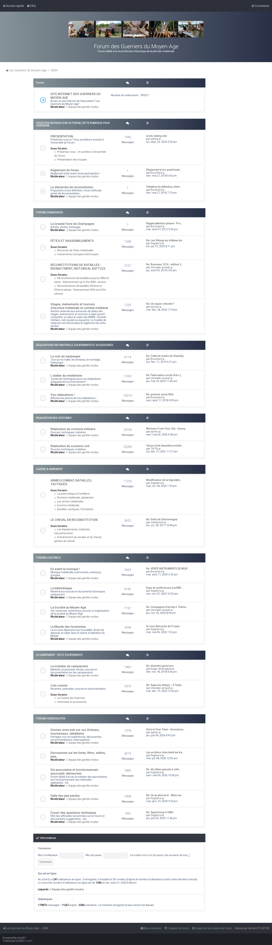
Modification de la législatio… (164, 480)
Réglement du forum (65, 170)
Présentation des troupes (72, 159)
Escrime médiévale (68, 505)
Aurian (150, 905)
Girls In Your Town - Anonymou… (165, 729)
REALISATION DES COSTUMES (54, 417)
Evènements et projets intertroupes (78, 254)
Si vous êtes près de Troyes (163, 626)
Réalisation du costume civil (70, 446)
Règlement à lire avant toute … (164, 169)
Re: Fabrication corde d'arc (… (164, 375)
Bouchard (156, 172)
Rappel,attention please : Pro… (164, 223)
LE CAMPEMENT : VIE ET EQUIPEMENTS (59, 654)
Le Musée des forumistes (68, 626)
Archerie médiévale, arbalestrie (75, 497)
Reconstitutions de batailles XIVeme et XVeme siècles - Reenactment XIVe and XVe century (80, 289)
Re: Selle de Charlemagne (161, 519)
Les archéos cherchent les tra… (165, 752)
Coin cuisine (59, 685)
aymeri (155, 306)
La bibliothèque (61, 588)
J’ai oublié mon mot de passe (146, 855)
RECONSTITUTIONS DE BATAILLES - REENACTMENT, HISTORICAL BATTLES (78, 266)
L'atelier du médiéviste (66, 375)
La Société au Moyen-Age (68, 607)
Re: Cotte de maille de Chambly (165, 355)
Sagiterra (156, 243)
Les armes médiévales (70, 501)
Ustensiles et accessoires (72, 701)
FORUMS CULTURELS (48, 557)
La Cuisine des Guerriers (71, 698)
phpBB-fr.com (24, 940)
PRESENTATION (62, 136)
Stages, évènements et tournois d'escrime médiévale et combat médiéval (79, 306)
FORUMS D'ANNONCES (49, 212)
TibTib (154, 448)
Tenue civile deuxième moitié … (165, 445)
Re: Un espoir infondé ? (160, 303)
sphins (154, 138)
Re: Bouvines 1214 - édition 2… (164, 264)
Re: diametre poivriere (159, 665)
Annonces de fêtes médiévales (75, 250)
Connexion (44, 848)
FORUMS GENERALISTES (51, 718)
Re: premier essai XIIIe (160, 394)
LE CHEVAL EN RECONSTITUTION (74, 520)
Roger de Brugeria (161, 668)
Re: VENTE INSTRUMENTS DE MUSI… (167, 568)
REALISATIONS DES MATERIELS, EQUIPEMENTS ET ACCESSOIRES (74, 345)
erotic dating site (156, 135)
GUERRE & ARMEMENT (49, 469)
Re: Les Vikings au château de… (165, 240)
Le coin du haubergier (65, 356)
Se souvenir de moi (176, 855)
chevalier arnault (160, 267)
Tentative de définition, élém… (164, 186)
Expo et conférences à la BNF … (165, 587)
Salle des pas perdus (65, 795)
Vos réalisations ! (63, 395)
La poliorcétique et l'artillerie (73, 493)
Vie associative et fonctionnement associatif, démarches (74, 771)
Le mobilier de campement (69, 666)
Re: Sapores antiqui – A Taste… (164, 685)
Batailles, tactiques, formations (75, 509)
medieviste (157, 522)
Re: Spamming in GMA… (160, 812)
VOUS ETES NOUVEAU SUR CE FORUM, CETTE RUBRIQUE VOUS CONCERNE (73, 124)
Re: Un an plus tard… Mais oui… (164, 795)
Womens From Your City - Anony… (166, 428)
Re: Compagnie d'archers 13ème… (167, 607)
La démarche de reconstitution (72, 187)
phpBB (21, 937)
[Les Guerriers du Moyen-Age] (136, 29)
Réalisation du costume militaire (73, 429)
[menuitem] (31, 5)
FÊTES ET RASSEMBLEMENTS (72, 241)
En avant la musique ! (65, 569)
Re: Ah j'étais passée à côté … (163, 769)
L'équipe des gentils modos (82, 106)
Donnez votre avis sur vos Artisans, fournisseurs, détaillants (75, 731)
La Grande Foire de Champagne (72, 224)
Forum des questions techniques (73, 812)
